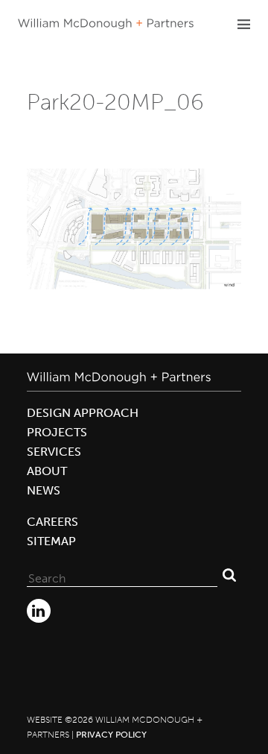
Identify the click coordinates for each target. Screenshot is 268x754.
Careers (52, 522)
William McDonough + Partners (106, 24)
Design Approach (82, 413)
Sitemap (51, 541)
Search (229, 575)
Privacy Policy (111, 734)
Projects (57, 432)
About (47, 471)
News (43, 490)
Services (54, 451)
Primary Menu (243, 23)
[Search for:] (122, 575)
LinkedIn (39, 611)
